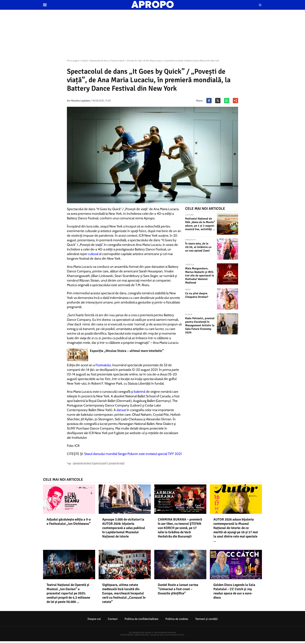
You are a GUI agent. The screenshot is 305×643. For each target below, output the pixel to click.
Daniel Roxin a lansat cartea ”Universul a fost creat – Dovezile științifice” (178, 589)
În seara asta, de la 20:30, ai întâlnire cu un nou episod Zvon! (198, 247)
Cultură (84, 60)
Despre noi (94, 619)
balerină (139, 392)
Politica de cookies (176, 619)
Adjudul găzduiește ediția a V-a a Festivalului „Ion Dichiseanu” (69, 521)
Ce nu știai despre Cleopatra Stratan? (196, 295)
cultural (93, 254)
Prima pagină (73, 60)
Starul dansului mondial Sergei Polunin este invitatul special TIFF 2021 (133, 454)
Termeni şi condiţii (206, 619)
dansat (121, 410)
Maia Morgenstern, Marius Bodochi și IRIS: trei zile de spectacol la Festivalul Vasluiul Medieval (199, 275)
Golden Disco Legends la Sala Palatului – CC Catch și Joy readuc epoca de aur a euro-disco (234, 591)
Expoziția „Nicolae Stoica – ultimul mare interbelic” (127, 351)
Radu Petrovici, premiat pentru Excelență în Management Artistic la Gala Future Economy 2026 (199, 325)
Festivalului (103, 365)
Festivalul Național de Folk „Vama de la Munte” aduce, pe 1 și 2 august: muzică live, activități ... (200, 224)
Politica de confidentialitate (141, 619)
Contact (113, 619)
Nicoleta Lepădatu (80, 100)
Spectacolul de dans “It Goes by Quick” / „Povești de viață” (98, 463)
